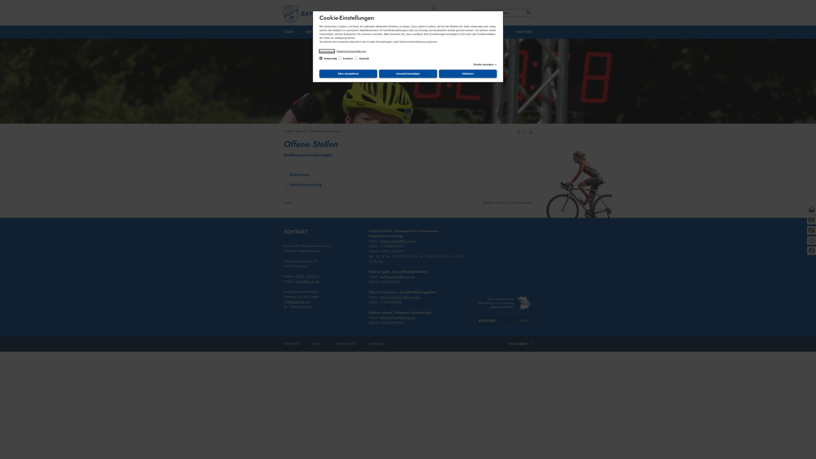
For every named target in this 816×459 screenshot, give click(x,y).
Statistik (363, 58)
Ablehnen (467, 73)
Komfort (348, 58)
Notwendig (330, 58)
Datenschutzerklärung (351, 51)
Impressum (326, 51)
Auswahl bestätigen (408, 73)
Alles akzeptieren (348, 73)
